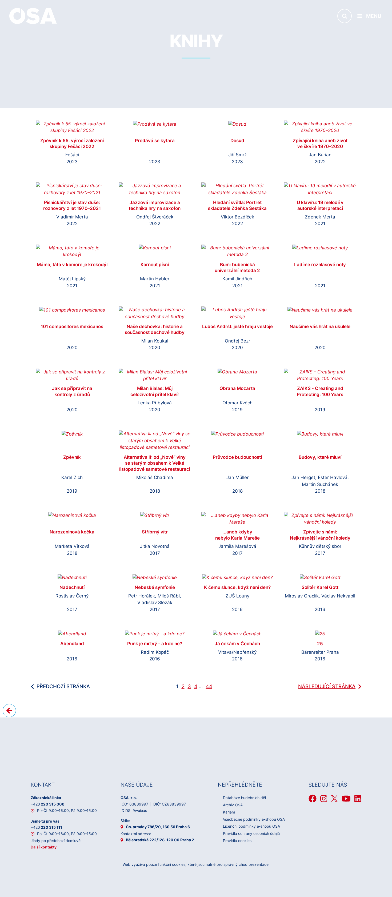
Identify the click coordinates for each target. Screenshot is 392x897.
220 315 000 (48, 804)
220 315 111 (46, 827)
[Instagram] (323, 799)
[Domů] (33, 15)
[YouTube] (346, 799)
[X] (334, 799)
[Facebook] (313, 799)
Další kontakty (44, 847)
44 (209, 686)
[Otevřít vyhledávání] (344, 16)
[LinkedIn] (357, 799)
